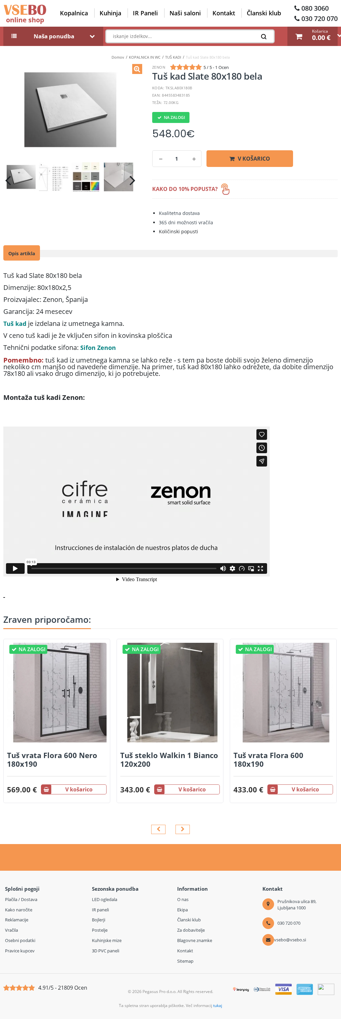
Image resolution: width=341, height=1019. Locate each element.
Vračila (11, 930)
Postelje (100, 930)
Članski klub (264, 13)
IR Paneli (145, 13)
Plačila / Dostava (21, 899)
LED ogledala (104, 899)
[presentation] (8, 180)
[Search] (265, 38)
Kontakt (223, 13)
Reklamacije (16, 920)
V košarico (254, 158)
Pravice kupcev (20, 951)
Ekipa (182, 910)
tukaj (217, 1005)
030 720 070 (319, 18)
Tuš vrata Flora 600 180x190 (268, 759)
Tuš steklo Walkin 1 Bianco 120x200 (169, 759)
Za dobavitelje (191, 930)
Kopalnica (74, 13)
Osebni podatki (20, 940)
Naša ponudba (54, 36)
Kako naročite (18, 910)
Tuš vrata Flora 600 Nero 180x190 (52, 759)
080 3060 (315, 8)
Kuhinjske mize (107, 940)
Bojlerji (98, 920)
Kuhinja (110, 13)
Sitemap (185, 961)
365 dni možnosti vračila (186, 222)
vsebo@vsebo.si (290, 940)
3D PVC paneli (105, 951)
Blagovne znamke (194, 940)
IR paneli (100, 910)
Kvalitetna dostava (179, 213)
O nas (182, 899)
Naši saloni (185, 13)
